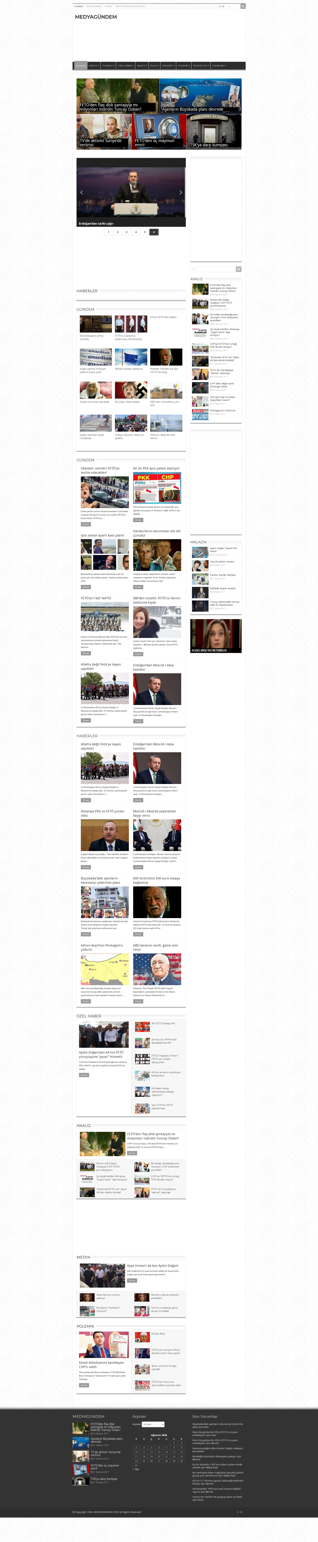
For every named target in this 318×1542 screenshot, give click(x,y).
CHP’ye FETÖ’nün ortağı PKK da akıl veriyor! (223, 345)
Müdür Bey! (158, 1333)
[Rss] (220, 6)
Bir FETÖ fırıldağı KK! (163, 1023)
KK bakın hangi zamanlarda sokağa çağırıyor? (163, 1091)
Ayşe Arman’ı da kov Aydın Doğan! (152, 1266)
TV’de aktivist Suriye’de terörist (101, 142)
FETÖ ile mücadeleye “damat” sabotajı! (221, 372)
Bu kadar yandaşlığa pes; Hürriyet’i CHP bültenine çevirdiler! (165, 1166)
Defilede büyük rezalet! (223, 588)
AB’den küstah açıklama (129, 368)
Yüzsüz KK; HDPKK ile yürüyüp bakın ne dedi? (217, 1496)
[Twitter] (223, 6)
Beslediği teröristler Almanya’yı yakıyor (214, 1456)
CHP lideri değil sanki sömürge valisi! (222, 385)
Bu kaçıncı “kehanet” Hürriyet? (207, 650)
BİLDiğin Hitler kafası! (127, 401)
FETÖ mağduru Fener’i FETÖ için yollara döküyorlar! (165, 1059)
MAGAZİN (167, 65)
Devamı (86, 524)
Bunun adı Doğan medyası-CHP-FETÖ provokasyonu (108, 1166)
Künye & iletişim (94, 6)
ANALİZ (141, 65)
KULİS (153, 65)
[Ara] (243, 6)
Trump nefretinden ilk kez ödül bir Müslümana (224, 603)
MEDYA (93, 65)
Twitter (108, 6)
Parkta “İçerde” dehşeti (223, 575)
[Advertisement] (183, 35)
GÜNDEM (107, 65)
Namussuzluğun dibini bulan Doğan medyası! (217, 1448)
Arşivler (136, 1424)
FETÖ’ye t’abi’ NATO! (96, 598)
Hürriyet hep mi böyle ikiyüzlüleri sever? (222, 399)
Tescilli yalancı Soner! (222, 561)
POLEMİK (183, 65)
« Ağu (136, 1469)
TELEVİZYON (200, 65)
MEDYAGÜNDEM (96, 17)
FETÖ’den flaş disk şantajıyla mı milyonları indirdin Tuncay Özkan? (110, 107)
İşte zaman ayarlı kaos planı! (102, 535)
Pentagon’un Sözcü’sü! (222, 410)
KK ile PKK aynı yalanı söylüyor (156, 468)
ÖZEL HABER (125, 65)
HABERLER (87, 291)
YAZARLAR (218, 65)
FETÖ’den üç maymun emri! (154, 142)
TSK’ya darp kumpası (209, 145)
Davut (200, 1499)
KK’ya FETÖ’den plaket (163, 317)
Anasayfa (78, 6)
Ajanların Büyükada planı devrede (192, 109)
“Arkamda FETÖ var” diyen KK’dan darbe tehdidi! (224, 359)
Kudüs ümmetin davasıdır (94, 401)
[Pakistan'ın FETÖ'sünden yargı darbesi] (131, 192)
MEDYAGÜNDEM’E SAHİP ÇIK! (130, 6)
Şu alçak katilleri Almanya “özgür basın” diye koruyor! (224, 332)
